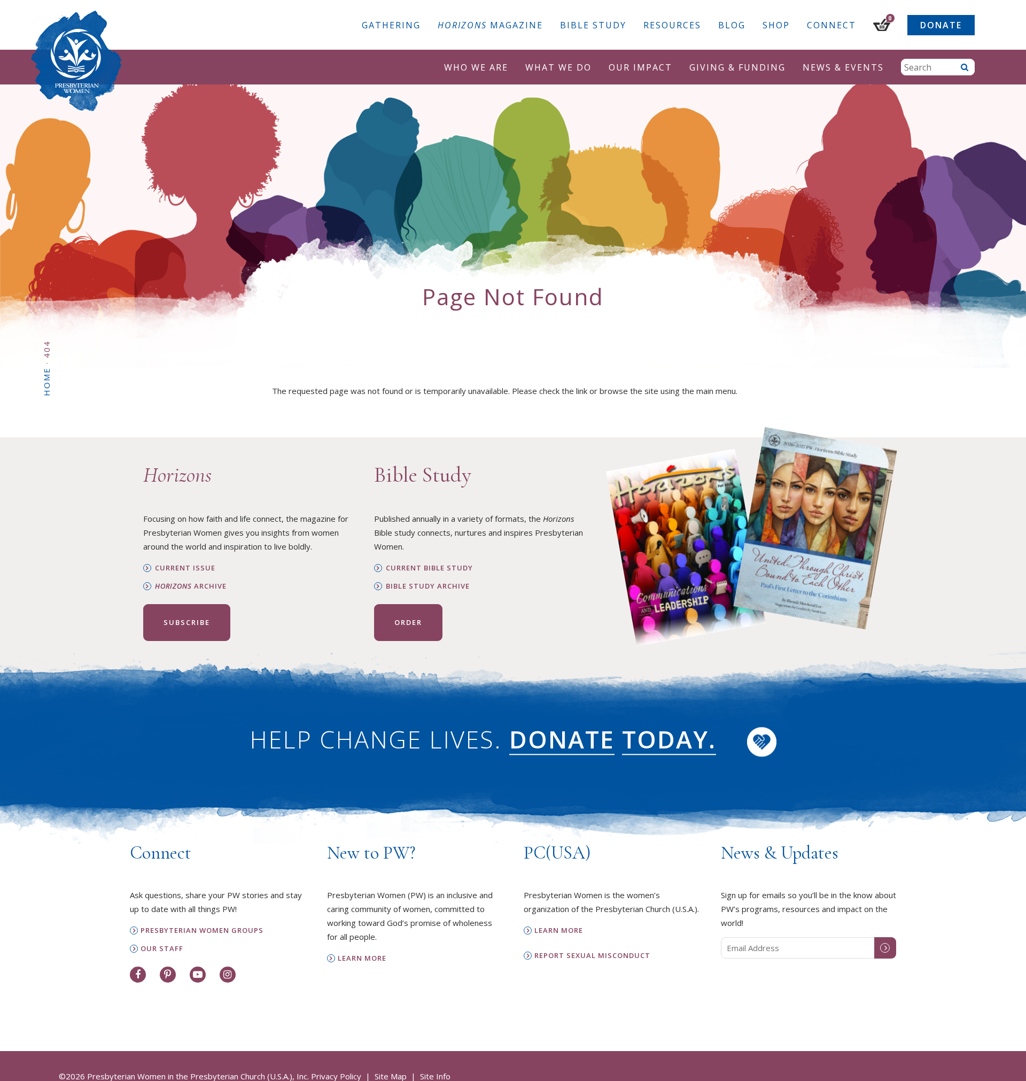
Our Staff (162, 948)
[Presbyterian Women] (76, 61)
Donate (941, 25)
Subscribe (187, 622)
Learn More (362, 958)
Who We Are (476, 67)
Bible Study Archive (428, 586)
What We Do (558, 67)
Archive (191, 586)
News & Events (843, 67)
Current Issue (185, 568)
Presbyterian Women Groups (202, 930)
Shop (776, 25)
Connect (831, 25)
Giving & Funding (737, 67)
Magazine (490, 25)
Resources (672, 25)
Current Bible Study (429, 568)
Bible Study (593, 25)
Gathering (391, 25)
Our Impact (640, 67)
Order (408, 622)
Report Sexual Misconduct (592, 955)
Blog (731, 25)
